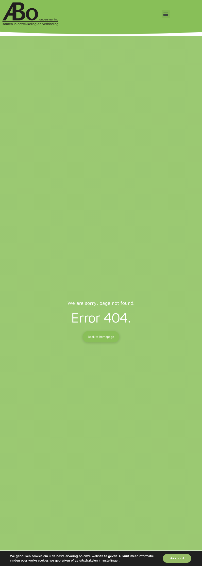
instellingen (110, 560)
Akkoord (177, 558)
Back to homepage (101, 337)
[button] (166, 14)
